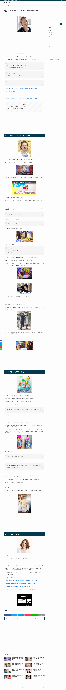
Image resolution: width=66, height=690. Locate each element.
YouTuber (50, 30)
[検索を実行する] (61, 24)
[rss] (60, 0)
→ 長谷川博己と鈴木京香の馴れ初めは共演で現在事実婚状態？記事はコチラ (19, 95)
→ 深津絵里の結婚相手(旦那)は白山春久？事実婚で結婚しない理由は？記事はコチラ (21, 91)
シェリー (17, 610)
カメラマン (13, 610)
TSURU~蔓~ (7, 2)
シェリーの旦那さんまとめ (14, 110)
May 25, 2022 (20, 83)
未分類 (50, 44)
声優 (49, 40)
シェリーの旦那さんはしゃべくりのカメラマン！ (19, 106)
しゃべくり (10, 610)
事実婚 (20, 610)
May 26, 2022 (18, 75)
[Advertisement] (24, 40)
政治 (49, 42)
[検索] (61, 0)
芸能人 (6, 11)
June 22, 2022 (20, 67)
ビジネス (50, 38)
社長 (49, 48)
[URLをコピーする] (41, 615)
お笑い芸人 (50, 32)
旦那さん (22, 610)
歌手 (49, 46)
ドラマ (50, 36)
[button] (7, 615)
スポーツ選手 (51, 34)
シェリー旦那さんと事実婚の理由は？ (17, 108)
